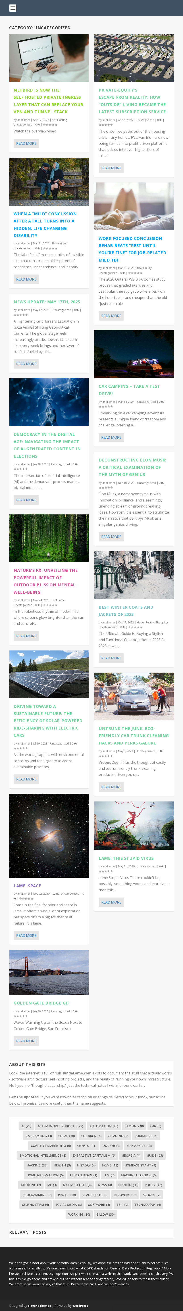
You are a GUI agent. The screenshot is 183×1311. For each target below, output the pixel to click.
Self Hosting (59, 120)
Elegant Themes (39, 1306)
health (62, 1165)
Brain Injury (59, 243)
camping (134, 1126)
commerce (146, 1136)
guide (155, 1155)
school (151, 1195)
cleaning (118, 1136)
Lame (55, 894)
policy (153, 1185)
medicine (31, 1185)
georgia (131, 1155)
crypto (86, 1145)
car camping (39, 1136)
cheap (66, 1136)
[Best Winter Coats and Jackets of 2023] (134, 575)
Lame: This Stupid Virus (126, 858)
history (86, 1165)
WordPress (80, 1306)
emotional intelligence (43, 1155)
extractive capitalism (94, 1155)
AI (26, 1126)
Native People (77, 1185)
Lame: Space (27, 885)
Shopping (162, 622)
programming (37, 1195)
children (91, 1136)
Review (150, 622)
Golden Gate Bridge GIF (41, 1003)
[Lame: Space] (49, 836)
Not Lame (58, 600)
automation (103, 1126)
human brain (83, 1175)
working (79, 1214)
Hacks (140, 622)
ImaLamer (23, 120)
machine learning (138, 1175)
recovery (125, 1195)
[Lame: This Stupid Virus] (134, 825)
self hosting (35, 1204)
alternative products (60, 1126)
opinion (128, 1185)
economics (139, 1145)
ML (52, 1185)
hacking (37, 1165)
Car (155, 1126)
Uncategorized (23, 124)
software (99, 1204)
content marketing (51, 1145)
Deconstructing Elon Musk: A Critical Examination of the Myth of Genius (132, 467)
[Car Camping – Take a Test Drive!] (134, 354)
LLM (109, 1175)
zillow (105, 1214)
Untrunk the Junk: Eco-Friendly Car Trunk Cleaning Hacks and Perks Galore (134, 736)
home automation (45, 1175)
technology (148, 1204)
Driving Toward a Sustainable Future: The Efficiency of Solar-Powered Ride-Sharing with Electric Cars (48, 721)
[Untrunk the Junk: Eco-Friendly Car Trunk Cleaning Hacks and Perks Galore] (134, 696)
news (105, 1185)
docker (111, 1145)
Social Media (68, 1204)
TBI (122, 1204)
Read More (26, 143)
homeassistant (140, 1165)
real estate (94, 1195)
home (110, 1165)
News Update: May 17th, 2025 (47, 301)
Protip (67, 1195)
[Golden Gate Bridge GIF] (49, 972)
